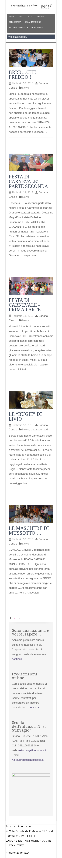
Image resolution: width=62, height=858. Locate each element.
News (25, 87)
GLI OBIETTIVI (15, 22)
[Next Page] (19, 618)
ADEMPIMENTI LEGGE (18, 28)
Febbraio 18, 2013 (22, 83)
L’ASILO (20, 17)
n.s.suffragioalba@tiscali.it (28, 759)
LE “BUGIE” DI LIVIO (25, 416)
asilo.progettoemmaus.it (32, 750)
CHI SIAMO (40, 17)
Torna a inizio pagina (19, 826)
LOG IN (46, 840)
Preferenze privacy (18, 852)
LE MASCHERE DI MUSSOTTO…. (29, 531)
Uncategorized (39, 429)
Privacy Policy (15, 845)
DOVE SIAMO (37, 28)
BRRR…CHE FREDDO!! (22, 75)
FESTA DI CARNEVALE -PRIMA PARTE (25, 305)
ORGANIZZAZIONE (32, 22)
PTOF (30, 17)
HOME (11, 17)
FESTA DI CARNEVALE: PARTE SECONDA (28, 181)
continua (17, 659)
